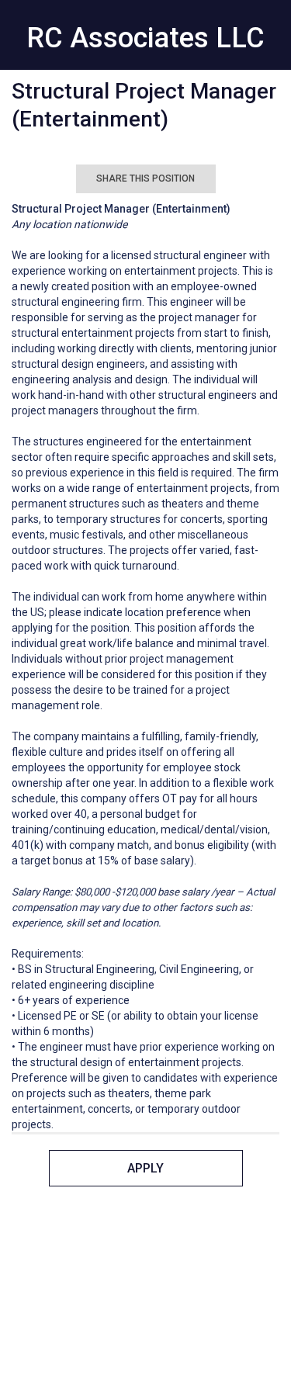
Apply (145, 1168)
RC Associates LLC (145, 38)
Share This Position (145, 178)
